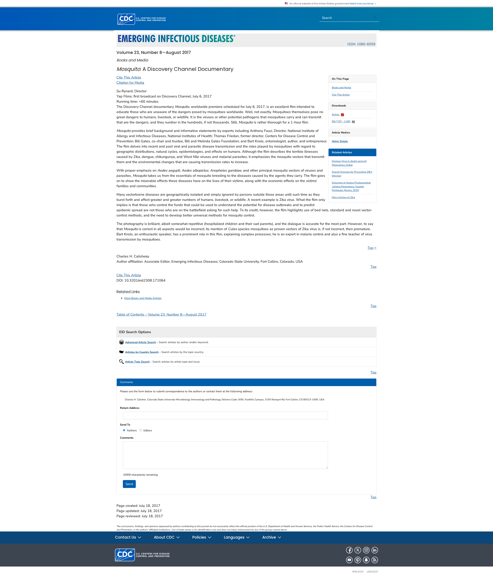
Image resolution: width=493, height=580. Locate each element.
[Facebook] (349, 550)
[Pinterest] (358, 560)
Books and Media (341, 87)
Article (336, 114)
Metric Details (340, 141)
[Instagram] (366, 550)
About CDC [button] (164, 537)
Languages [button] (234, 537)
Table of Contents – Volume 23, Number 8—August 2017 (161, 314)
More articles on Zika (343, 197)
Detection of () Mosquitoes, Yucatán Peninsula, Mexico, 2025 (351, 186)
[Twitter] (358, 550)
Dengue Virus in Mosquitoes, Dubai (349, 163)
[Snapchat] (366, 560)
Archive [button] (269, 537)
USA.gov (372, 571)
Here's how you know (362, 3)
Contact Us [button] (126, 537)
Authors (131, 430)
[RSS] (374, 560)
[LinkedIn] (374, 550)
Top (371, 247)
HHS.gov (358, 571)
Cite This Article (341, 94)
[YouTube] (349, 560)
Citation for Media (130, 82)
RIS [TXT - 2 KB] (341, 121)
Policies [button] (199, 537)
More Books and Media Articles (143, 298)
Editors (147, 430)
